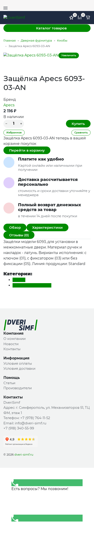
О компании (14, 338)
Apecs (9, 105)
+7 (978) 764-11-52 (77, 3)
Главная (9, 40)
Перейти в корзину (27, 150)
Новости (10, 344)
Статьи (9, 383)
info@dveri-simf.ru (30, 423)
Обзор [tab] (15, 227)
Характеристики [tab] (47, 227)
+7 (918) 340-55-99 (18, 428)
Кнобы (62, 40)
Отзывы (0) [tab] (19, 235)
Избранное (14, 132)
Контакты (12, 349)
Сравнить (81, 132)
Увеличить (68, 55)
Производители (17, 388)
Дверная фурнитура (36, 40)
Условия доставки (19, 368)
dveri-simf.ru (23, 454)
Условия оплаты (17, 363)
